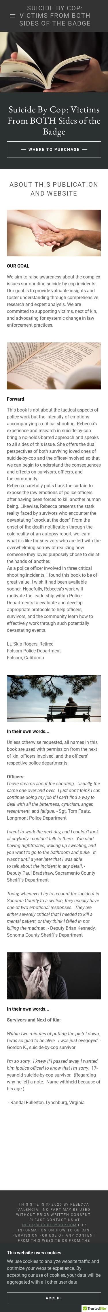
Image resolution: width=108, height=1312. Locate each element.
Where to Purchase (54, 149)
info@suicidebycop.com (49, 1225)
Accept (54, 1298)
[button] (12, 16)
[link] (55, 16)
